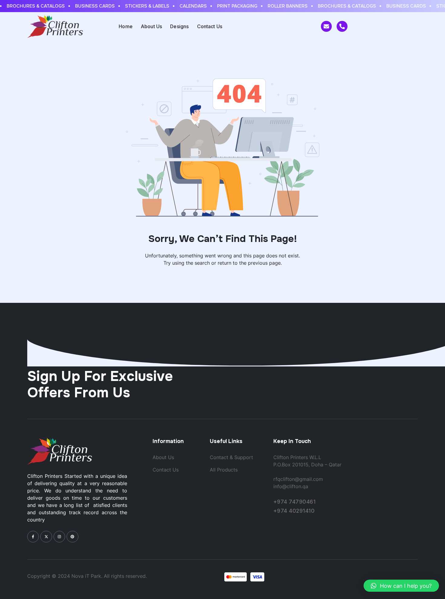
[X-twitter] (46, 536)
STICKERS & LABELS (144, 6)
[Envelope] (326, 26)
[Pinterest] (72, 536)
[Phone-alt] (342, 26)
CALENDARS (189, 6)
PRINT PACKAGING (234, 6)
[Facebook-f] (33, 536)
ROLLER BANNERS (284, 6)
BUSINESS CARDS (91, 6)
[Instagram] (59, 536)
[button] (401, 586)
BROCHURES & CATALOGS (32, 6)
